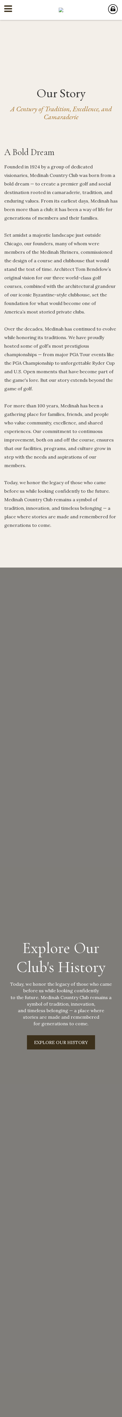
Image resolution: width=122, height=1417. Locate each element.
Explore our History (61, 1042)
